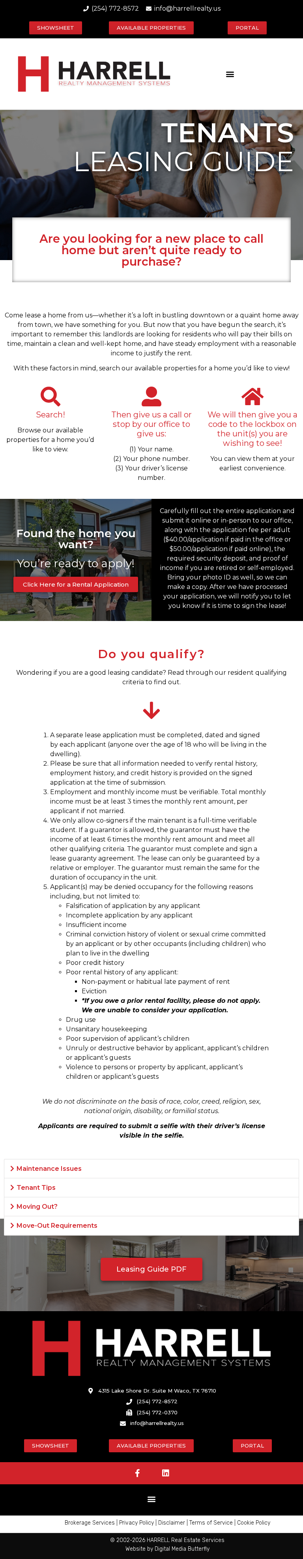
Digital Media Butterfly (182, 1549)
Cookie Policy (253, 1522)
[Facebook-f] (138, 1473)
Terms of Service (211, 1522)
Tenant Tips (36, 1187)
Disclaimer (171, 1522)
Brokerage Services (90, 1522)
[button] (229, 73)
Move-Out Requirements (57, 1225)
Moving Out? (37, 1206)
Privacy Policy (136, 1522)
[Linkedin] (166, 1473)
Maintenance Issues (49, 1168)
